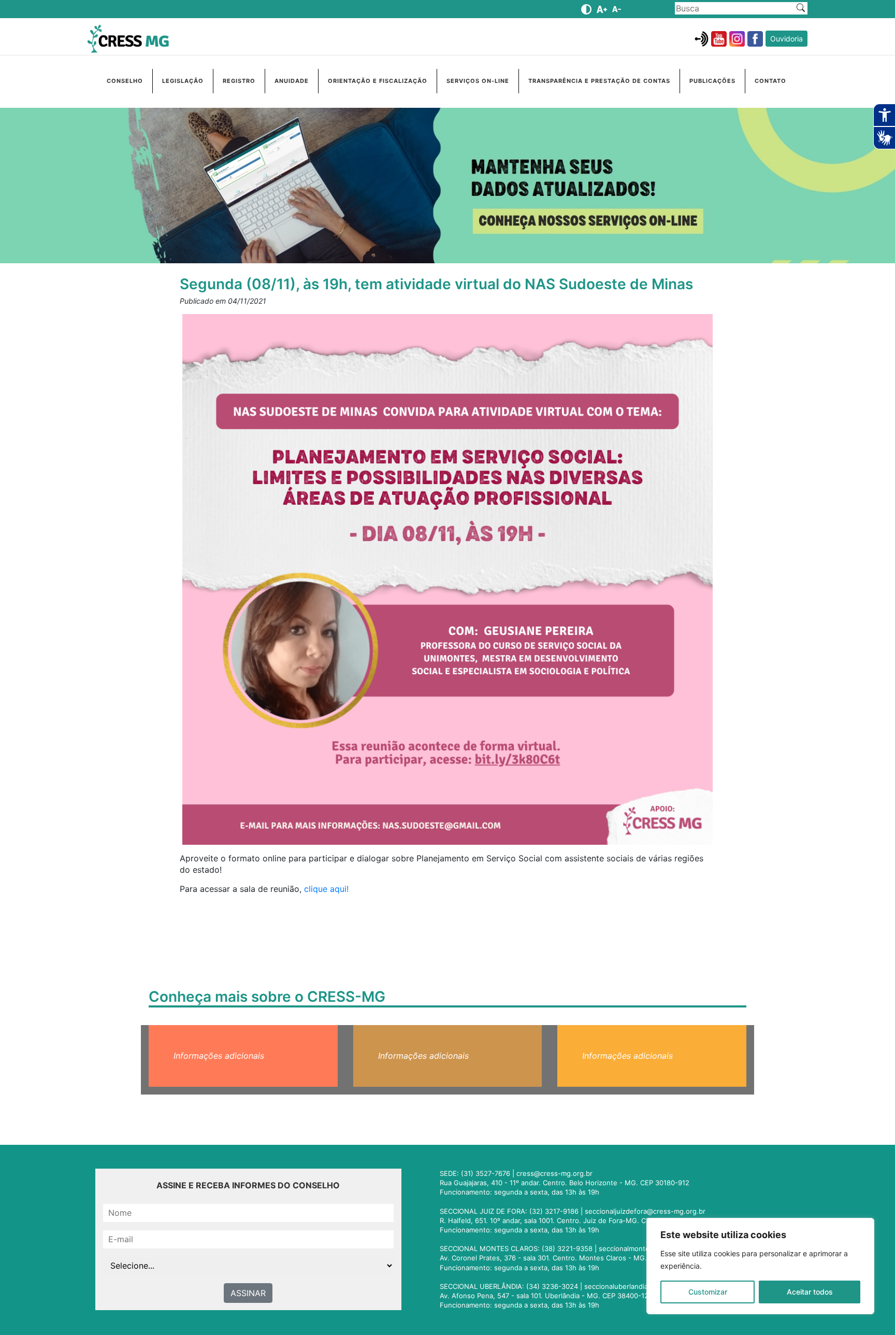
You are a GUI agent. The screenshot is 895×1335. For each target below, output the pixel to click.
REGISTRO (239, 80)
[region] (760, 1266)
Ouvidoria (786, 38)
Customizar (707, 1291)
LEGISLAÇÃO (183, 80)
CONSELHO (125, 80)
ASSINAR (248, 1293)
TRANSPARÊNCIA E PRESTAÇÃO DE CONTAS (599, 80)
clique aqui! (325, 889)
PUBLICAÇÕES (712, 80)
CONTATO (770, 80)
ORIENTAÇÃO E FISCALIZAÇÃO (377, 80)
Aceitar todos (810, 1291)
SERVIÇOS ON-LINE (477, 80)
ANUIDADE (292, 80)
